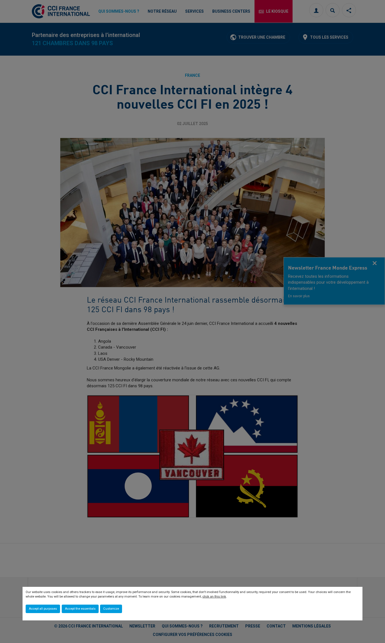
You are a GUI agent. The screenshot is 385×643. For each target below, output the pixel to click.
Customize (111, 609)
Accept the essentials (80, 609)
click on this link (214, 596)
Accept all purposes (43, 609)
